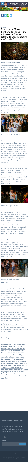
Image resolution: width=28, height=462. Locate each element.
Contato (18, 459)
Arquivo (11, 459)
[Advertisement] (14, 394)
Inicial (4, 457)
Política (17, 457)
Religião (23, 457)
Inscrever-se (22, 444)
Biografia (10, 457)
